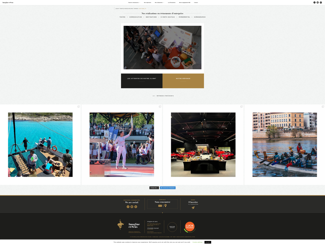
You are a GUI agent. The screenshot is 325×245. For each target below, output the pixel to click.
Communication (135, 17)
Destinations (151, 17)
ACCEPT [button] (207, 242)
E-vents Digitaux (168, 17)
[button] (134, 2)
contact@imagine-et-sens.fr (154, 232)
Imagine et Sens (8, 3)
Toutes (122, 17)
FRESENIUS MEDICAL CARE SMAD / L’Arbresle (129, 8)
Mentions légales (172, 227)
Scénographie (200, 17)
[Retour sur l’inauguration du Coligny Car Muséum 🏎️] (203, 144)
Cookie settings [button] (197, 242)
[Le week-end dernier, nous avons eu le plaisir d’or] (40, 144)
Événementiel (184, 17)
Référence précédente (165, 95)
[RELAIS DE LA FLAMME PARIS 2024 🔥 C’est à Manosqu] (122, 144)
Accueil (117, 8)
